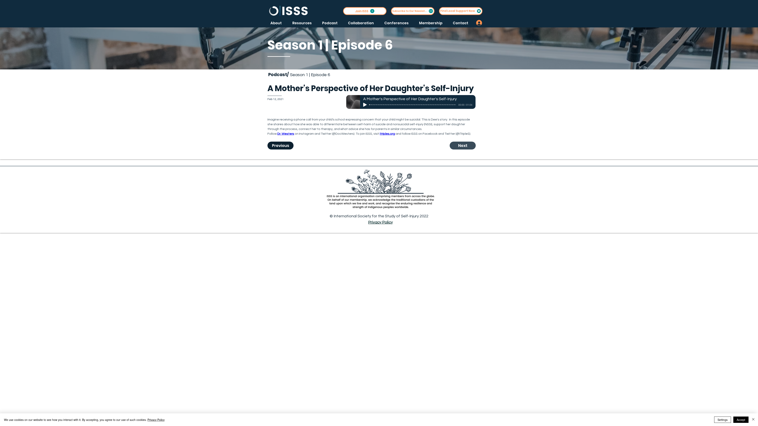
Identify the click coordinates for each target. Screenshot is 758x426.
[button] (365, 11)
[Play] (365, 105)
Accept (741, 420)
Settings (723, 420)
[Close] (753, 420)
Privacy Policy (380, 222)
